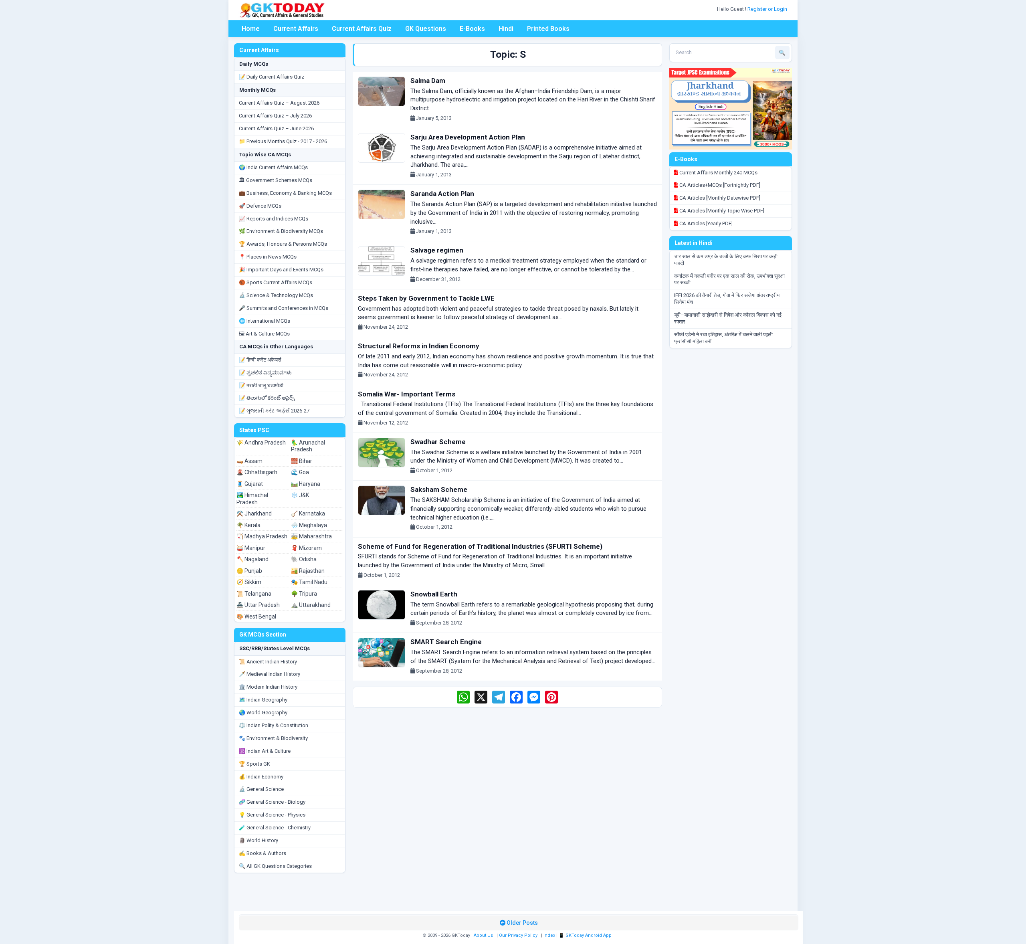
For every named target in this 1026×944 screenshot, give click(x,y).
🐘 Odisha (304, 559)
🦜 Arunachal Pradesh (308, 446)
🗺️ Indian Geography (263, 700)
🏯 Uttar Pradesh (258, 605)
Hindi (506, 28)
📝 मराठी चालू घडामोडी (261, 385)
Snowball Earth (433, 594)
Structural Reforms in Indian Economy (418, 346)
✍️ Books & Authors (262, 853)
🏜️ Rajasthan (308, 571)
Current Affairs (295, 28)
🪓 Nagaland (252, 559)
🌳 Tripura (304, 593)
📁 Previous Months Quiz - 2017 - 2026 (283, 141)
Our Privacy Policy (518, 935)
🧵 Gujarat (249, 484)
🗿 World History (258, 840)
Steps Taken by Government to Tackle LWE (426, 298)
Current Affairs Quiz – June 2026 (276, 128)
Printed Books (548, 28)
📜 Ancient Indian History (268, 662)
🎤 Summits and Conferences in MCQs (283, 308)
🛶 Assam (249, 461)
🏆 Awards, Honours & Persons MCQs (283, 244)
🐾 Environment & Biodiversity (273, 738)
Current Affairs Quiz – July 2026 (275, 116)
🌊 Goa (300, 472)
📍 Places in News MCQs (268, 257)
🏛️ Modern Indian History (268, 687)
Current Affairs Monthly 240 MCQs (717, 173)
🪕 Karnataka (308, 513)
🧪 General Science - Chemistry (275, 828)
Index (549, 935)
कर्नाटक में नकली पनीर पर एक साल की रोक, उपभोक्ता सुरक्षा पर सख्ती (729, 279)
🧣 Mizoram (306, 548)
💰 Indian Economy (261, 777)
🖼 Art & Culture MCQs (264, 334)
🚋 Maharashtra (311, 536)
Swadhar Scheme (438, 442)
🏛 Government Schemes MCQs (275, 180)
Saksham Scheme (438, 489)
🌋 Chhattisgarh (256, 472)
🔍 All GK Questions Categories (275, 866)
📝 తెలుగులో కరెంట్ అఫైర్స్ (267, 398)
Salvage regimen (436, 250)
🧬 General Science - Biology (272, 802)
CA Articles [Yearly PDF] (705, 223)
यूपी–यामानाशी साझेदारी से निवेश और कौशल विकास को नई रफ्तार (728, 318)
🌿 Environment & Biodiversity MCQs (281, 231)
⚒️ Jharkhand (254, 513)
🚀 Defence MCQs (260, 206)
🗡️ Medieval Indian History (269, 674)
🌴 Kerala (248, 525)
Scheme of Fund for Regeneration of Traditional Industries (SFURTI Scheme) (480, 546)
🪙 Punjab (249, 571)
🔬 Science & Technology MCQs (276, 295)
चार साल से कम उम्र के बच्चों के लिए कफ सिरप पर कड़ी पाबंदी (726, 259)
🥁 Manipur (250, 548)
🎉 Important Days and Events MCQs (281, 270)
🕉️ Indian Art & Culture (265, 751)
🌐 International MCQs (264, 321)
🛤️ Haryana (305, 484)
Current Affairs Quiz (362, 28)
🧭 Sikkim (248, 582)
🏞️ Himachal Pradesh (252, 498)
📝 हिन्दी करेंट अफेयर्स (260, 360)
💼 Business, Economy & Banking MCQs (285, 193)
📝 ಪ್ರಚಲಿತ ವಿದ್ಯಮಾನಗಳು (265, 373)
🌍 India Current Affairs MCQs (273, 167)
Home (251, 28)
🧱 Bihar (301, 461)
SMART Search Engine (446, 642)
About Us (483, 935)
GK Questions (425, 28)
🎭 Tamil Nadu (309, 582)
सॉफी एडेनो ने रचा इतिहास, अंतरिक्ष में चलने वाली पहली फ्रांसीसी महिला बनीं (723, 338)
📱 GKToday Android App (586, 935)
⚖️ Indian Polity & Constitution (273, 725)
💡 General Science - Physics (272, 815)
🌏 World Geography (263, 713)
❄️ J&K (300, 495)
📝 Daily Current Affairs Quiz (271, 77)
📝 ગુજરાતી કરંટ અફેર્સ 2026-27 (274, 411)
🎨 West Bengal (256, 616)
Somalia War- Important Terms (406, 394)
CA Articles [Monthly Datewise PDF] (719, 198)
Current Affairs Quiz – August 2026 (279, 103)
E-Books (472, 28)
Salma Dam (427, 81)
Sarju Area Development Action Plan (467, 137)
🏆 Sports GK (254, 764)
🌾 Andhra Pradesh (261, 442)
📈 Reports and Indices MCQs (273, 219)
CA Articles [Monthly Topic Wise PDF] (721, 211)
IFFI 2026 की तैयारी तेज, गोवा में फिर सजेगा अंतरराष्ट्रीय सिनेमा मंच (727, 298)
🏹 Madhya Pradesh (261, 536)
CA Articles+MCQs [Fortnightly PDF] (719, 185)
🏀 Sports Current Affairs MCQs (275, 282)
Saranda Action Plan (442, 194)
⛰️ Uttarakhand (311, 605)
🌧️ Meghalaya (309, 525)
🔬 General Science (261, 789)
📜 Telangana (253, 593)
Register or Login (767, 9)
